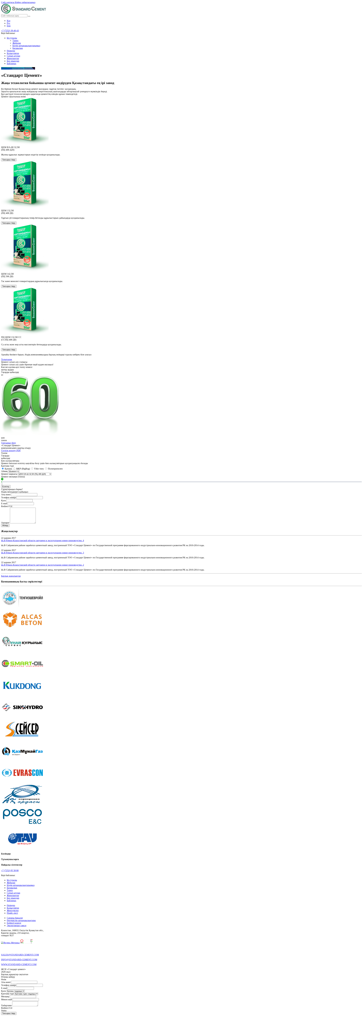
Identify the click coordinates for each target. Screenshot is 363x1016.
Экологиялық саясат (16, 925)
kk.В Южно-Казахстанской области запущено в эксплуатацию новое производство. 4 (42, 540)
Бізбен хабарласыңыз (25, 2)
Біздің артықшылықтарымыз (26, 45)
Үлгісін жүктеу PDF (11, 450)
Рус (8, 23)
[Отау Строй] (22, 848)
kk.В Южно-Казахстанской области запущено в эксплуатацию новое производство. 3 (42, 552)
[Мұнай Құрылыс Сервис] (22, 651)
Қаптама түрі (7, 466)
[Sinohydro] (22, 717)
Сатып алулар (13, 56)
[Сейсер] (22, 739)
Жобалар (16, 43)
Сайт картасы (8, 2)
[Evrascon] (22, 782)
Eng (8, 26)
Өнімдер (11, 51)
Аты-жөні (5, 494)
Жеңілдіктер (13, 910)
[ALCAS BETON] (22, 629)
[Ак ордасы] (22, 804)
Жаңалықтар (13, 58)
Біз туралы (12, 38)
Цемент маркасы (9, 474)
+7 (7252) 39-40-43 (10, 30)
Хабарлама (6, 1005)
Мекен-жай (6, 999)
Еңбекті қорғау (14, 923)
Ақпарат (5, 522)
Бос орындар (13, 61)
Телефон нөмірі (8, 497)
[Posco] (22, 826)
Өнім (3, 979)
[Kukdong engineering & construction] (22, 695)
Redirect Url (6, 506)
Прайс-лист (12, 913)
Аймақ (4, 471)
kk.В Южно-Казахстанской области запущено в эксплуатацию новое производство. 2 (42, 565)
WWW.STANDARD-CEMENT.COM (18, 964)
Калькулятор (13, 53)
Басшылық (17, 48)
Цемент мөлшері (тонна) (13, 476)
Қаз (8, 20)
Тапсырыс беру (8, 160)
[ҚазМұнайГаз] (22, 761)
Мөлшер (5, 996)
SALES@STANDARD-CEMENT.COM (20, 955)
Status (4, 1010)
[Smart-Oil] (22, 673)
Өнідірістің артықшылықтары (21, 920)
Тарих (15, 40)
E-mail (4, 503)
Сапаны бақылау (15, 918)
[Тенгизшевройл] (22, 608)
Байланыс (11, 63)
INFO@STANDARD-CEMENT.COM (19, 959)
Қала (3, 500)
